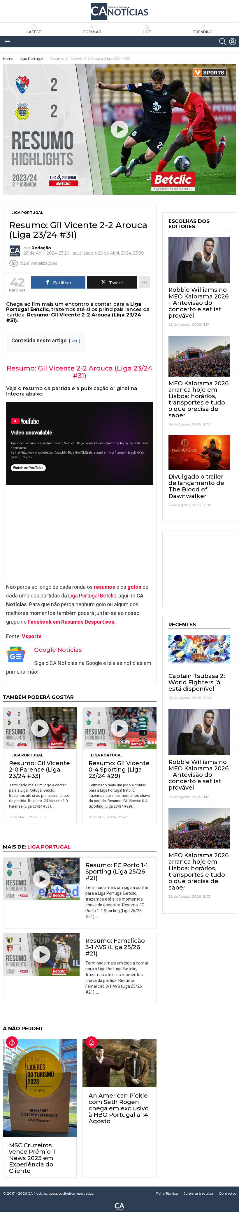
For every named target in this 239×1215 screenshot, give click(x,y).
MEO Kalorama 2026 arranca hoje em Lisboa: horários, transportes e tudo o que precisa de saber (198, 399)
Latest (34, 32)
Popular (92, 32)
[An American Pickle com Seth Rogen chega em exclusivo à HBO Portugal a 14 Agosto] (119, 1063)
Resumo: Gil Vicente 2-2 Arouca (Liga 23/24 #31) (79, 372)
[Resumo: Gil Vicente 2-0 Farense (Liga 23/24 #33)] (40, 728)
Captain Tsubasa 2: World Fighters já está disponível (196, 682)
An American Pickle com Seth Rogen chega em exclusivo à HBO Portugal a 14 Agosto (119, 1108)
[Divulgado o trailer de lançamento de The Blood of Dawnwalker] (199, 452)
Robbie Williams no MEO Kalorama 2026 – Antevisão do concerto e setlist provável (198, 302)
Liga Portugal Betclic (92, 596)
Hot (147, 32)
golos (134, 587)
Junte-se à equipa (198, 1193)
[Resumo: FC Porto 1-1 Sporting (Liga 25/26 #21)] (41, 879)
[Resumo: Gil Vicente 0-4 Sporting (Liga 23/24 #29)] (119, 728)
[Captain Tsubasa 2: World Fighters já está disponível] (199, 652)
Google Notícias (58, 649)
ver (75, 341)
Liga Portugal (27, 755)
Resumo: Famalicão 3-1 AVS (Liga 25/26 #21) (115, 947)
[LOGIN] (232, 41)
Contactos (227, 1193)
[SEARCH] (222, 41)
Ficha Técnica (167, 1193)
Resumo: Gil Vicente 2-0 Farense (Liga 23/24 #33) (39, 769)
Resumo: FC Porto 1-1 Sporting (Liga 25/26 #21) (116, 871)
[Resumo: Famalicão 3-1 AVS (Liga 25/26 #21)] (41, 954)
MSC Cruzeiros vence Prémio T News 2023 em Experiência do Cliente (32, 1158)
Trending (202, 32)
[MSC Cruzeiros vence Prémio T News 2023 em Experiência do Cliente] (40, 1088)
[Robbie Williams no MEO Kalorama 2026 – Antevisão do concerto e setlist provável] (199, 260)
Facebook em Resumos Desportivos (71, 622)
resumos (104, 587)
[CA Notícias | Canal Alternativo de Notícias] (119, 1206)
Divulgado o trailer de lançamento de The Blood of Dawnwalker (196, 486)
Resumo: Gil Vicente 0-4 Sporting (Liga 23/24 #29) (119, 769)
